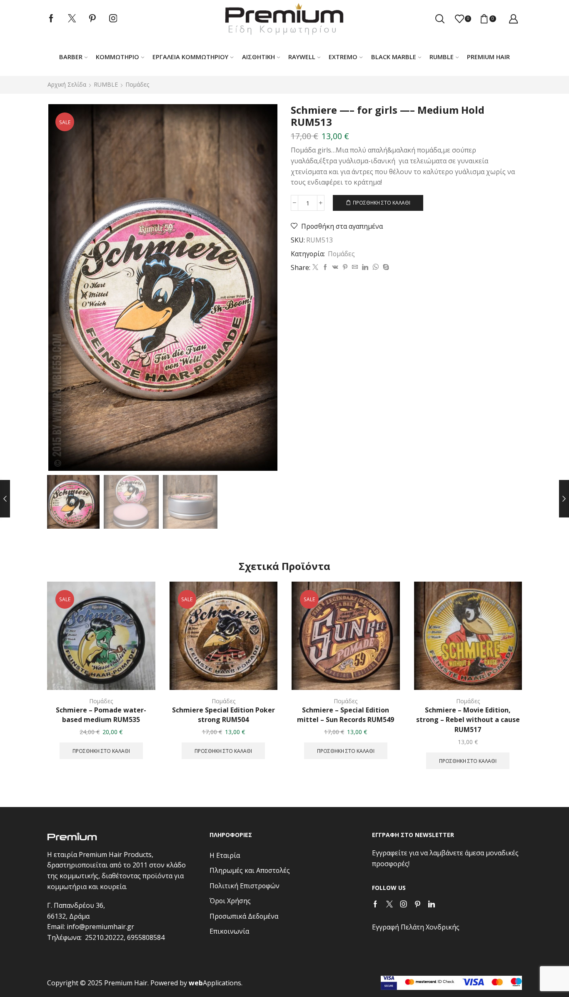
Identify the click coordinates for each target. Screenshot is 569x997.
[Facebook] (51, 18)
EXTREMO (343, 56)
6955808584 (146, 937)
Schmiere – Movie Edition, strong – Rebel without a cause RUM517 (468, 720)
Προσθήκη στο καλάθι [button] (101, 750)
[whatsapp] (375, 267)
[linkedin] (365, 267)
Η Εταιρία (225, 855)
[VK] (335, 267)
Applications (215, 982)
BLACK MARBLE (393, 56)
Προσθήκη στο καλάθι (381, 202)
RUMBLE (441, 56)
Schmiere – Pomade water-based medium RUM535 (101, 715)
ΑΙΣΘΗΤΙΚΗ (258, 56)
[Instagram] (113, 18)
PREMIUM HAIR (488, 56)
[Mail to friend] (355, 267)
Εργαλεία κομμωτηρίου (190, 56)
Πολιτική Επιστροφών (245, 885)
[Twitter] (72, 18)
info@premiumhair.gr (100, 926)
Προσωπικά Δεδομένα (244, 916)
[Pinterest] (92, 18)
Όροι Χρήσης (230, 900)
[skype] (385, 267)
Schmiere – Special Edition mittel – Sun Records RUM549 (345, 715)
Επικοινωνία (229, 931)
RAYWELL (301, 56)
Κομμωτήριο (117, 56)
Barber (70, 56)
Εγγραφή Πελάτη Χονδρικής (415, 927)
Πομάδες (137, 84)
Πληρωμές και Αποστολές (250, 870)
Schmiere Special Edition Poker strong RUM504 (223, 715)
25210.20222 (104, 937)
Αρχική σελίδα (66, 84)
